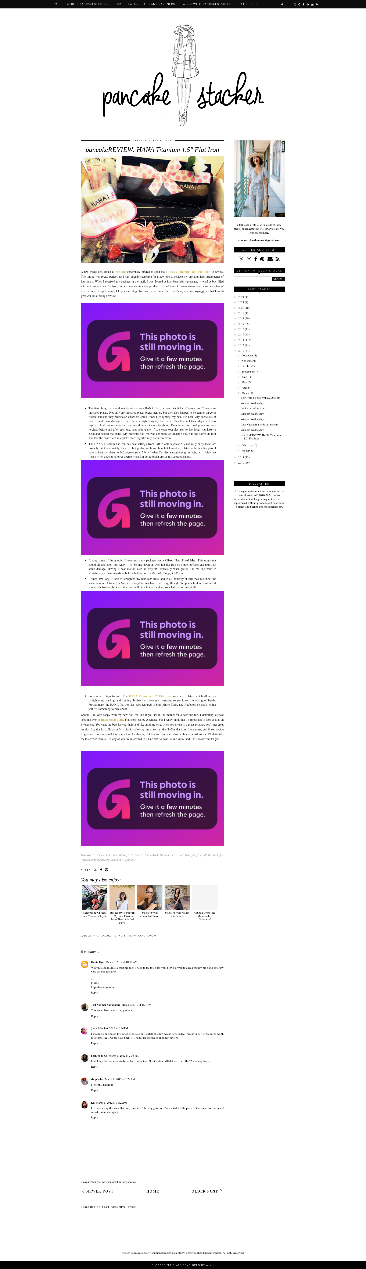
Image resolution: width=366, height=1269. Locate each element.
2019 (241, 313)
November (248, 361)
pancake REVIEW (144, 935)
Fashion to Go (99, 1055)
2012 (241, 351)
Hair (95, 935)
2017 (241, 324)
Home (54, 4)
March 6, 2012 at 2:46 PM (113, 1028)
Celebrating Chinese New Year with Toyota (94, 914)
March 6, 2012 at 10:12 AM (121, 962)
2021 (241, 302)
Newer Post (100, 1191)
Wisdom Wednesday (252, 403)
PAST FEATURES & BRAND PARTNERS (146, 4)
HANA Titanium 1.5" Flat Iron (189, 271)
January (246, 450)
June (244, 377)
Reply (94, 992)
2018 (241, 318)
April (245, 387)
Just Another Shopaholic (105, 1005)
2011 (241, 457)
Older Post (204, 1191)
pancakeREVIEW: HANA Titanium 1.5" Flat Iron (261, 437)
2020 (241, 308)
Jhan (94, 1028)
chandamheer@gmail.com (264, 240)
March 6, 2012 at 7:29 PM (120, 1079)
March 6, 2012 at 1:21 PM (136, 1005)
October (246, 366)
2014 (241, 340)
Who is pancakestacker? (88, 4)
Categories (248, 4)
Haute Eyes (97, 962)
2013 (241, 345)
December (247, 355)
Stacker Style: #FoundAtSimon (149, 914)
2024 (241, 297)
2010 (241, 462)
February (247, 445)
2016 (241, 329)
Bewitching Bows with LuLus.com (260, 397)
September (248, 371)
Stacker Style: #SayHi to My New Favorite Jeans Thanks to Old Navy (122, 917)
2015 (241, 334)
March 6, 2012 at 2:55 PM (124, 1055)
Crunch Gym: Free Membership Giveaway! (204, 916)
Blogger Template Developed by (183, 1265)
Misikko (120, 271)
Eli (93, 1102)
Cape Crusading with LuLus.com (259, 424)
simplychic (97, 1079)
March (245, 393)
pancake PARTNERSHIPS (116, 935)
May (244, 382)
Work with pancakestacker (207, 4)
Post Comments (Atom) (119, 1207)
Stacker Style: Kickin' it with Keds (177, 914)
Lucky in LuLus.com (253, 408)
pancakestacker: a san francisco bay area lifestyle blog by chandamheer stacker (176, 1253)
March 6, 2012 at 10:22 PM (111, 1102)
